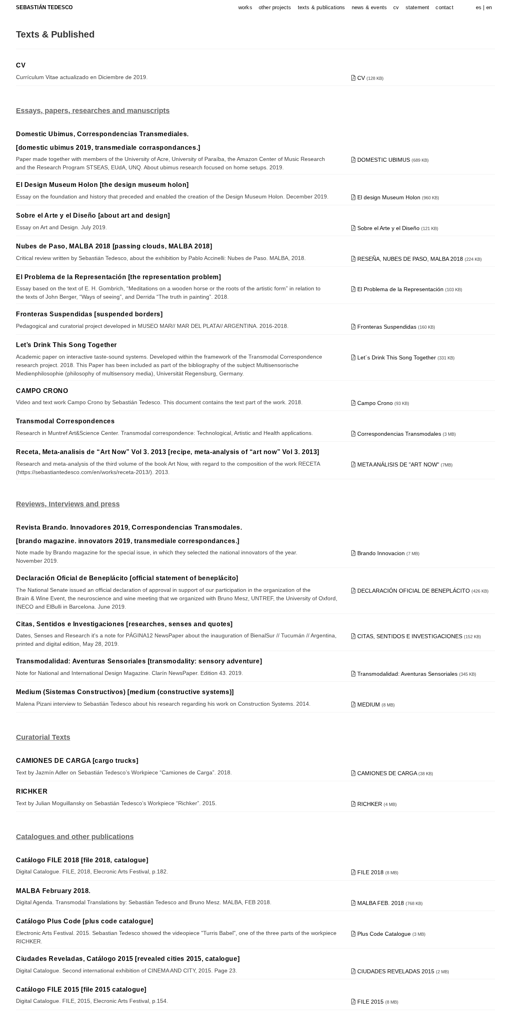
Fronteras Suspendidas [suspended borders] (89, 314)
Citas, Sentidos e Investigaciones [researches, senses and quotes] (124, 624)
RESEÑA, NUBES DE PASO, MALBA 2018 (411, 259)
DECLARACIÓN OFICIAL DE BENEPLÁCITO (413, 590)
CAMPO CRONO (42, 390)
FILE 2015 (371, 1001)
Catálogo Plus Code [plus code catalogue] (84, 921)
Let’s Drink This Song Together (66, 344)
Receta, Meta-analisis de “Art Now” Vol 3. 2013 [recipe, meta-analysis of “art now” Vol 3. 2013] (167, 452)
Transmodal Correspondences (65, 421)
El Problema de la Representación (401, 289)
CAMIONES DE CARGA (387, 773)
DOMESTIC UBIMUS (383, 160)
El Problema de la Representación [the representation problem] (118, 277)
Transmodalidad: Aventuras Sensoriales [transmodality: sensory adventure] (139, 661)
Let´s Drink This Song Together (396, 357)
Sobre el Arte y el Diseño (388, 228)
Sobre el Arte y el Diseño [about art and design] (93, 215)
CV (21, 65)
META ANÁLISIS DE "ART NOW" (398, 464)
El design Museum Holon (388, 197)
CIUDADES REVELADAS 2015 (396, 971)
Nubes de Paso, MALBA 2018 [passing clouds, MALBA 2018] (114, 246)
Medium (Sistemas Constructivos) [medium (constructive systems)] (125, 692)
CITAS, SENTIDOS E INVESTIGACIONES (409, 636)
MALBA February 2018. (53, 890)
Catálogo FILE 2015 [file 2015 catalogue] (81, 989)
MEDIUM (369, 704)
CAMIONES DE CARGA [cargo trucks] (77, 760)
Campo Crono (375, 403)
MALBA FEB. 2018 (381, 903)
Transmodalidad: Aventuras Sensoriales (407, 674)
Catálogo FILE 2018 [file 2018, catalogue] (82, 860)
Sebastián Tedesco (44, 7)
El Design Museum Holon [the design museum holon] (102, 184)
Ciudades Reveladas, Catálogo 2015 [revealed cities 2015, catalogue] (128, 958)
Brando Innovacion (381, 553)
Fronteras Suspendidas (387, 326)
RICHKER (32, 791)
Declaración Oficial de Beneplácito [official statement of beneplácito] (127, 578)
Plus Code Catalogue (384, 934)
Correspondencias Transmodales (400, 434)
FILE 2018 (371, 872)
